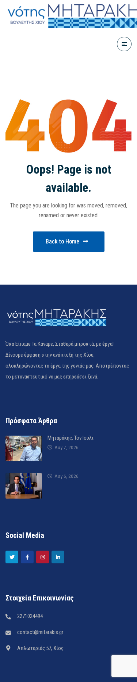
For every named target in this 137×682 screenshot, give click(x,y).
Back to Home (62, 241)
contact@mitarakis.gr (40, 632)
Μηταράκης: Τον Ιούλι (70, 438)
